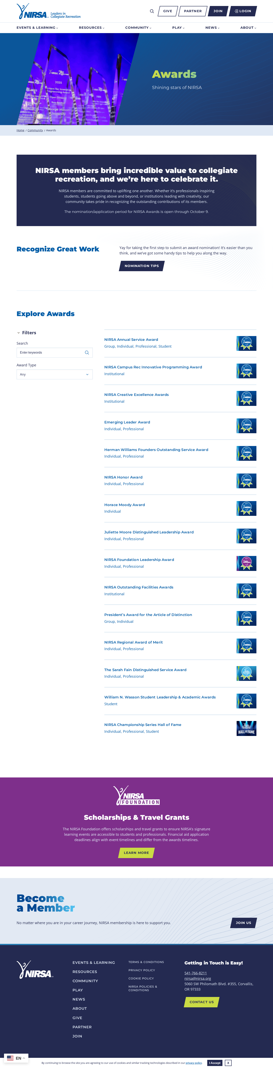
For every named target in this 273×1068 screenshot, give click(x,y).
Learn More (136, 853)
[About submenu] (255, 28)
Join (218, 11)
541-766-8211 (195, 973)
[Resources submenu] (104, 28)
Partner (193, 11)
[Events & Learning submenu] (57, 28)
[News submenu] (219, 28)
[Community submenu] (150, 28)
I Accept (214, 1063)
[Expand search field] (152, 11)
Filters (29, 332)
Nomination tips (142, 266)
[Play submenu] (184, 28)
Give (167, 11)
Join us (243, 923)
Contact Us (202, 1002)
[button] (55, 374)
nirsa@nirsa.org (197, 978)
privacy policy (194, 1063)
